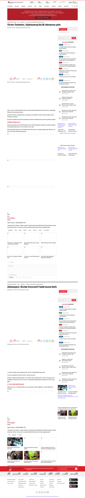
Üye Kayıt (59, 481)
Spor (35, 6)
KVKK (46, 496)
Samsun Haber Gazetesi (11, 22)
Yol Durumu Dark (10, 481)
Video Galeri (51, 481)
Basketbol (23, 22)
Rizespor (25, 230)
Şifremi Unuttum (60, 483)
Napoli (20, 230)
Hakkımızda (28, 496)
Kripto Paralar (74, 474)
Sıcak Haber (51, 487)
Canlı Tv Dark (21, 479)
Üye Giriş (59, 479)
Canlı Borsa (31, 479)
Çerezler (42, 496)
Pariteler (57, 474)
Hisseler (50, 474)
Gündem (23, 6)
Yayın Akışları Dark (22, 481)
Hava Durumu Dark (11, 479)
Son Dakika (9, 6)
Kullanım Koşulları (50, 496)
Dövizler (42, 481)
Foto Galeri (46, 6)
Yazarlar (60, 6)
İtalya (16, 230)
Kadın (40, 6)
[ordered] (23, 277)
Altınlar (41, 479)
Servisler (17, 6)
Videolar (54, 6)
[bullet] (25, 277)
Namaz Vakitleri (16, 474)
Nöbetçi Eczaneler (22, 483)
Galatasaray (10, 230)
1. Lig (9, 434)
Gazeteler (66, 6)
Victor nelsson (46, 230)
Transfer (40, 230)
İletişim (32, 496)
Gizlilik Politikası (38, 496)
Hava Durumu (34, 474)
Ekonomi (30, 6)
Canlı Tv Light (10, 483)
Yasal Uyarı (57, 496)
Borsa (8, 474)
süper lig (34, 230)
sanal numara (21, 487)
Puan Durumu (43, 474)
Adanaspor (14, 434)
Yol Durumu (65, 474)
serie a (30, 230)
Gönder (11, 277)
